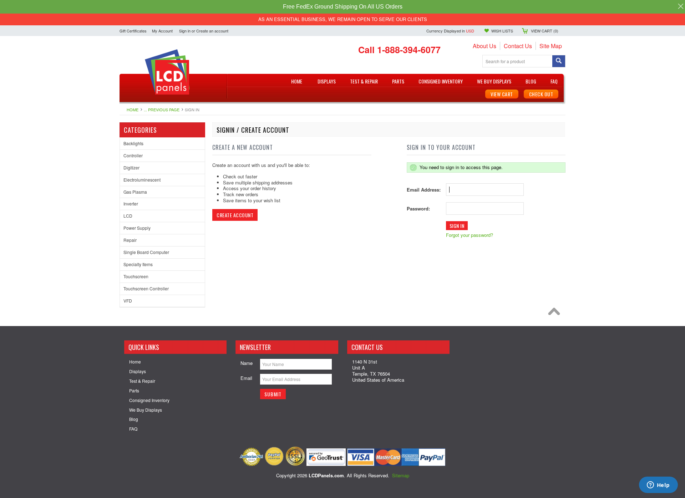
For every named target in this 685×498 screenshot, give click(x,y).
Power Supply (137, 228)
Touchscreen (135, 276)
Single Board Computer (146, 252)
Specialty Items (138, 264)
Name (246, 363)
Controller (133, 155)
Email (246, 378)
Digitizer (131, 167)
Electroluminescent (142, 180)
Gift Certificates (133, 31)
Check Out (541, 94)
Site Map (550, 46)
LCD (127, 216)
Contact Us (518, 46)
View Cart (502, 94)
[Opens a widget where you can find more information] (658, 485)
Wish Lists (502, 31)
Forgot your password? (469, 235)
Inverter (130, 203)
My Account (162, 31)
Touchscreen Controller (146, 288)
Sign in (185, 31)
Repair (130, 240)
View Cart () (544, 31)
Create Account (235, 215)
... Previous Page (161, 109)
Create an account (212, 31)
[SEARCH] (558, 61)
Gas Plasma (135, 192)
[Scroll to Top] (556, 313)
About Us (484, 46)
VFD (127, 301)
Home (132, 109)
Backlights (133, 143)
